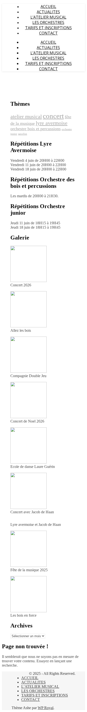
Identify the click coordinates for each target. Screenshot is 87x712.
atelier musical (26, 116)
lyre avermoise (51, 123)
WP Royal (45, 708)
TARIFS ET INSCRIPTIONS (48, 27)
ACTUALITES (48, 11)
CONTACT (48, 33)
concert (53, 116)
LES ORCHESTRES (48, 22)
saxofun (22, 134)
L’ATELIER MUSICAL (48, 17)
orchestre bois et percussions (35, 128)
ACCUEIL (48, 6)
